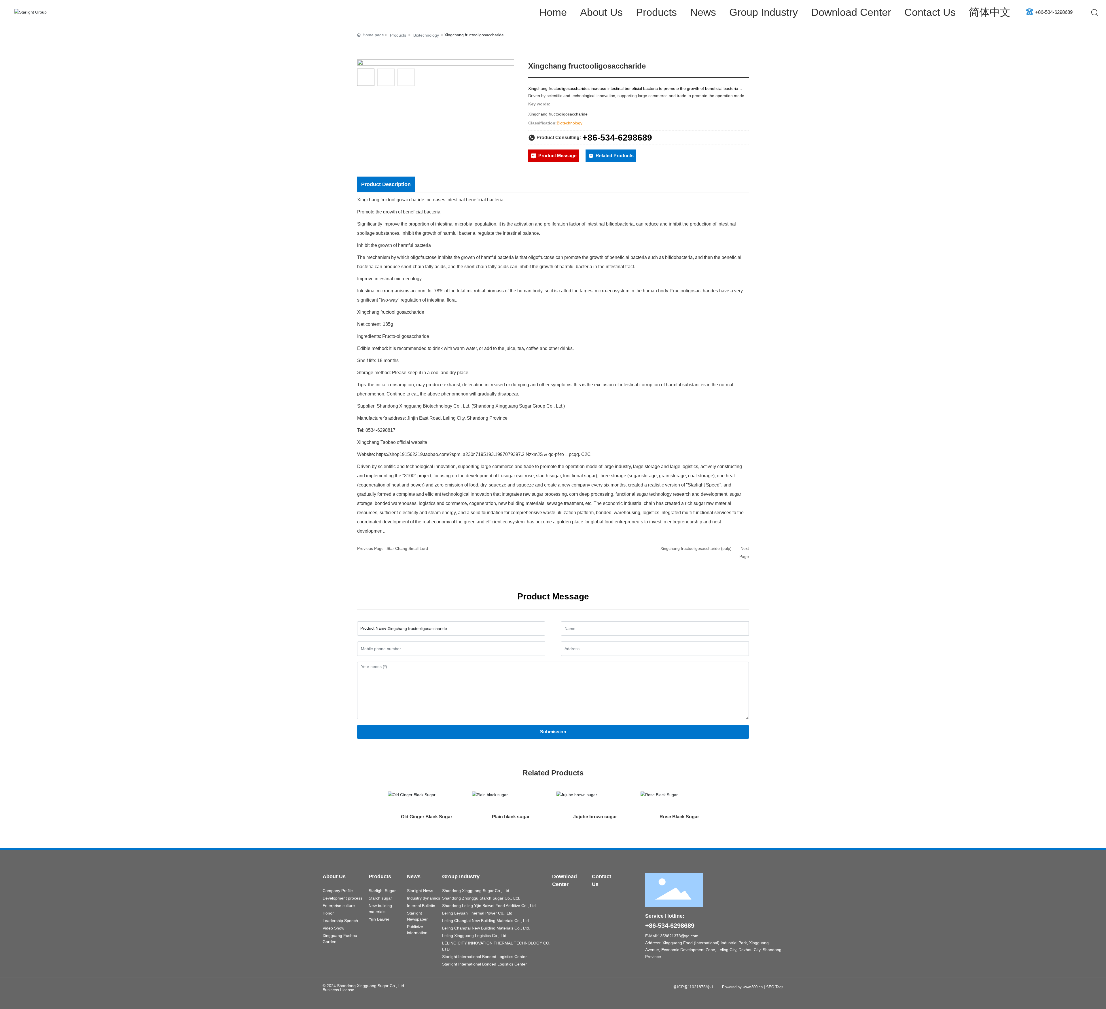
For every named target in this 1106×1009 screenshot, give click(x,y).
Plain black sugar (511, 816)
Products (398, 35)
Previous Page (370, 548)
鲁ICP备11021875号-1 (693, 987)
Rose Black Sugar (679, 816)
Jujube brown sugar (595, 816)
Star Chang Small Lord (407, 548)
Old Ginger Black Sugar (426, 816)
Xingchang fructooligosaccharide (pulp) (696, 548)
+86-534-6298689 (1054, 12)
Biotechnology (426, 35)
